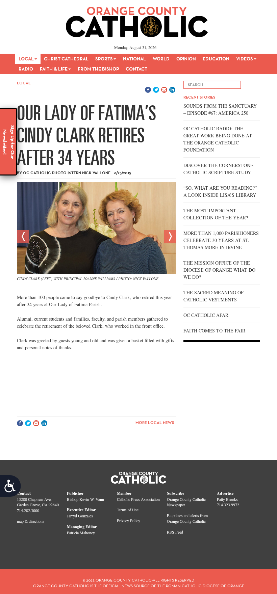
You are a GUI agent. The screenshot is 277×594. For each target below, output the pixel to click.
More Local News (154, 422)
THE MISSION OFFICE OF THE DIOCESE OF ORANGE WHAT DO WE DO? (219, 270)
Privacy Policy (128, 520)
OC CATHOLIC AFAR (205, 315)
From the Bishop (98, 69)
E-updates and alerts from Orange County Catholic (187, 518)
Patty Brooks (227, 499)
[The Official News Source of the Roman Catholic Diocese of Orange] (136, 19)
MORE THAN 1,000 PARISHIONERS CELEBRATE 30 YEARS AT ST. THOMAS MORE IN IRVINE (221, 240)
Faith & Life (54, 69)
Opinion (186, 59)
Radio (26, 69)
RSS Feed (175, 532)
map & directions (30, 521)
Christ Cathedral (66, 59)
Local (26, 59)
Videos (244, 59)
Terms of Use (127, 509)
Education (216, 59)
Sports (104, 59)
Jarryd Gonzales (80, 515)
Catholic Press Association (138, 499)
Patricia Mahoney (81, 532)
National (134, 59)
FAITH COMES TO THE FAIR (214, 330)
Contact (136, 69)
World (161, 59)
